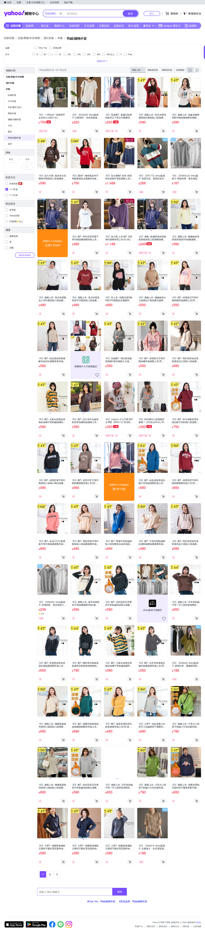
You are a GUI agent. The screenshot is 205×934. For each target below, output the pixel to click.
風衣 (10, 131)
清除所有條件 (25, 255)
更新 (198, 922)
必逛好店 (119, 25)
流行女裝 (10, 82)
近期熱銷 (180, 69)
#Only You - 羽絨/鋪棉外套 (101, 901)
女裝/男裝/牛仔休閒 (15, 76)
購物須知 (163, 926)
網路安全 (175, 926)
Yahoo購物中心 (21, 13)
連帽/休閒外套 (14, 119)
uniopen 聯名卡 (172, 25)
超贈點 (193, 25)
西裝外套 (12, 113)
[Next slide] (66, 92)
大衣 (10, 125)
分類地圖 (197, 926)
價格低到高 (153, 69)
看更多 (147, 25)
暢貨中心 (59, 25)
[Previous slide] (39, 92)
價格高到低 (167, 69)
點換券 (30, 25)
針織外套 (12, 94)
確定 (27, 167)
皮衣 (10, 143)
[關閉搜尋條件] (61, 13)
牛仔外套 (12, 101)
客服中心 (139, 926)
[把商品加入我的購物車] (63, 131)
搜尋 (119, 891)
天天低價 (89, 25)
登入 (151, 13)
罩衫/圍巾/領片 (15, 107)
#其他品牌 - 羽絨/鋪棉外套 (133, 901)
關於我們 (151, 926)
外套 (8, 88)
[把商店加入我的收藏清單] (97, 375)
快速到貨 (74, 25)
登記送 (45, 25)
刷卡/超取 (133, 25)
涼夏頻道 (104, 25)
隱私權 (186, 926)
